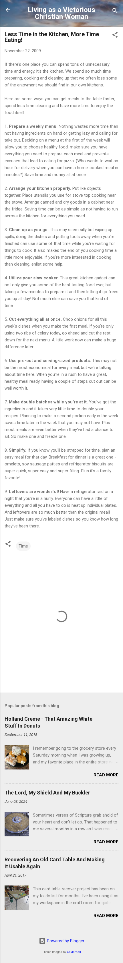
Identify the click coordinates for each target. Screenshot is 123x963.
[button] (115, 35)
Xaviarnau (74, 952)
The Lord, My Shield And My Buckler (47, 793)
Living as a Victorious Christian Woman (61, 13)
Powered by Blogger (65, 940)
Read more (106, 775)
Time (23, 546)
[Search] (115, 11)
